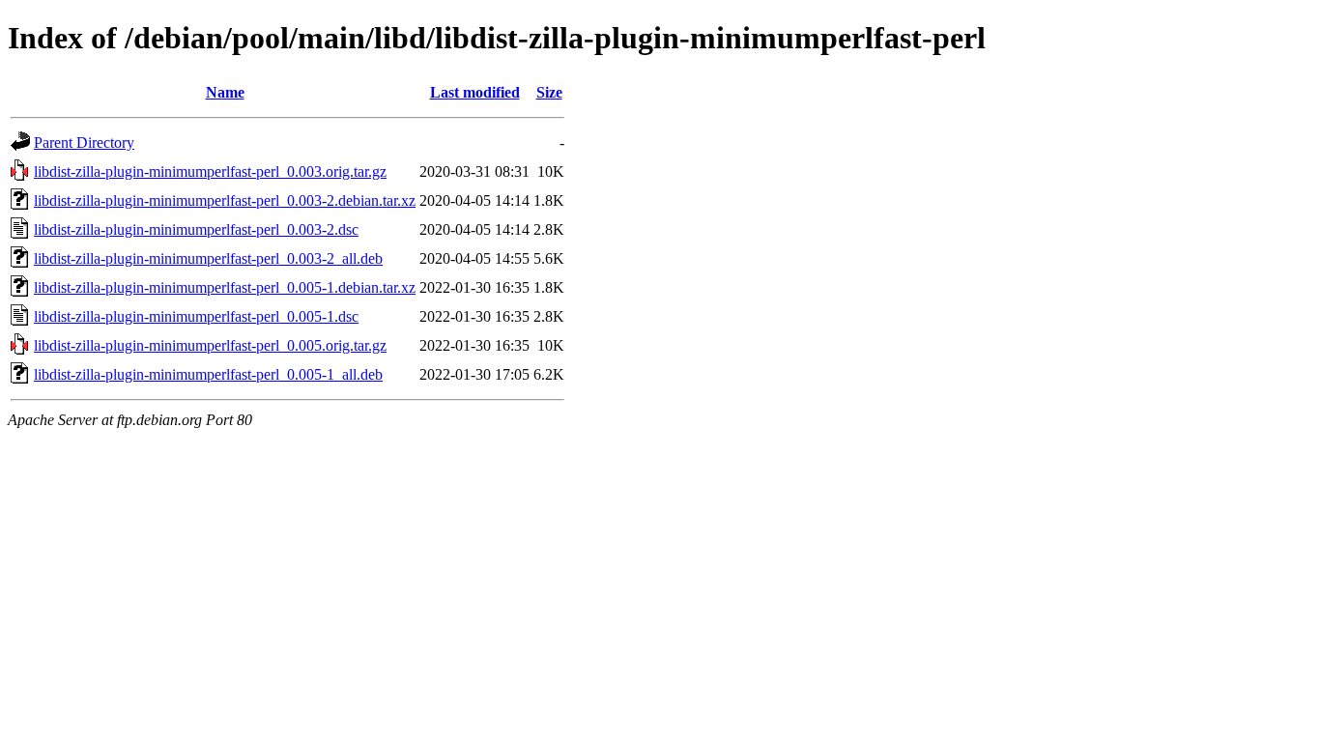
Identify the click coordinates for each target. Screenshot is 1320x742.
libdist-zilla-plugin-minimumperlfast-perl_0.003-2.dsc (196, 229)
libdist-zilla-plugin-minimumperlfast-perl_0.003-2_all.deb (208, 258)
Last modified (475, 92)
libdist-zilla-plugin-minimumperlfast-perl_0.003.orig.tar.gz (210, 171)
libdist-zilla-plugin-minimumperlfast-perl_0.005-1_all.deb (208, 374)
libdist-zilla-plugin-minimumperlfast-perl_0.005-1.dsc (196, 316)
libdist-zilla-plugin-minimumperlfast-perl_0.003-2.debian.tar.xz (225, 200)
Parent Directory (84, 142)
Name (225, 92)
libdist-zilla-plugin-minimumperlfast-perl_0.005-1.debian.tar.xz (225, 287)
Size (549, 92)
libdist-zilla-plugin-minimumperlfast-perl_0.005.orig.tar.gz (210, 345)
